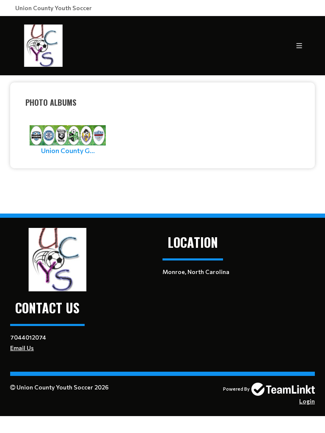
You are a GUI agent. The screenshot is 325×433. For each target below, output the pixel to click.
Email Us (22, 347)
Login (307, 401)
